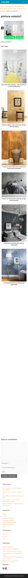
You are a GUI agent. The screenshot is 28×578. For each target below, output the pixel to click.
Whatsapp (19, 37)
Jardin (4, 526)
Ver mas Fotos (10, 37)
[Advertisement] (14, 303)
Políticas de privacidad (18, 575)
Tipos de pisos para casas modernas (12, 551)
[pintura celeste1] (14, 35)
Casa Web (5, 2)
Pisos (4, 538)
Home (2, 6)
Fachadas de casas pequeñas (10, 561)
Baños (4, 514)
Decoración (9, 6)
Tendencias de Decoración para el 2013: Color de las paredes (12, 8)
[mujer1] (2, 29)
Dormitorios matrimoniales (9, 522)
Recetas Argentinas (8, 546)
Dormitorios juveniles (8, 520)
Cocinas (5, 516)
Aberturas (5, 534)
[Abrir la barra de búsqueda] (23, 2)
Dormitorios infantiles (8, 518)
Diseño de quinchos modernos (10, 549)
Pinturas (5, 536)
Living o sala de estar (8, 524)
